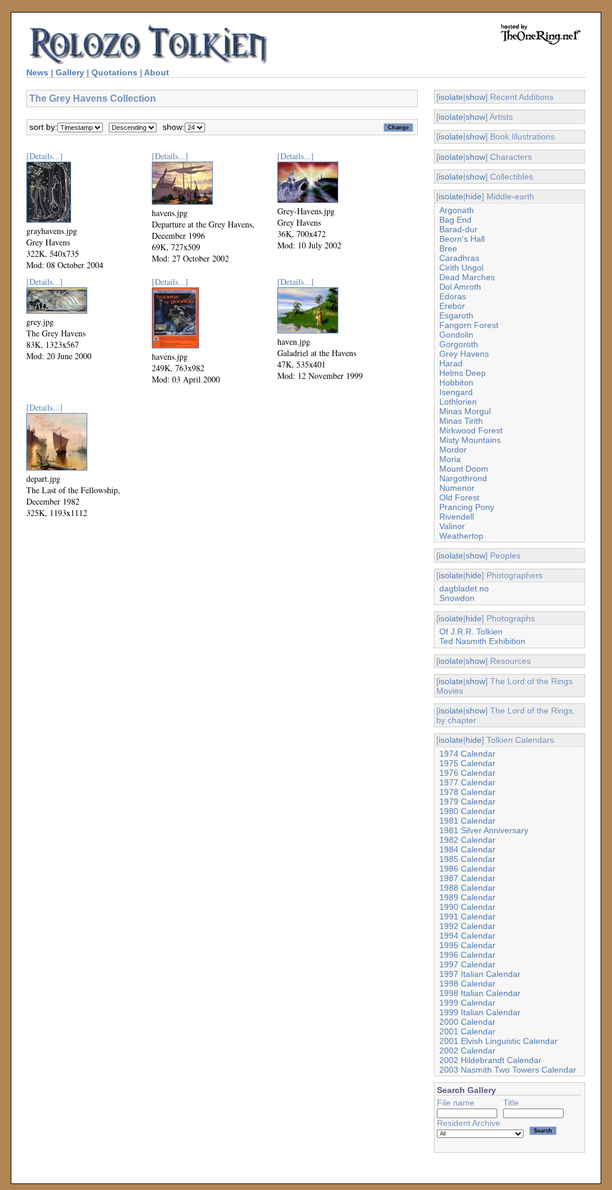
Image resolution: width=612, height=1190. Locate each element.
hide (474, 196)
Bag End (455, 219)
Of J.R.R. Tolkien (471, 631)
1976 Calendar (467, 773)
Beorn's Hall (462, 239)
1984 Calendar (467, 849)
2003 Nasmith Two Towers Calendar (507, 1069)
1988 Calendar (467, 887)
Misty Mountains (470, 440)
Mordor (453, 449)
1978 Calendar (467, 792)
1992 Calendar (467, 926)
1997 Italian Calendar (480, 974)
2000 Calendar (467, 1022)
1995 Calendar (467, 945)
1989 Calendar (467, 897)
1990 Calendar (467, 907)
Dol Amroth (460, 287)
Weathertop (461, 536)
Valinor (452, 526)
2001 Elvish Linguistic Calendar (498, 1041)
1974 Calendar (467, 753)
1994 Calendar (467, 935)
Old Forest (459, 497)
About (156, 72)
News (37, 72)
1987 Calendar (467, 878)
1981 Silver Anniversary (483, 830)
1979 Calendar (467, 801)
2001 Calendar (467, 1031)
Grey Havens (464, 354)
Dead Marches (467, 277)
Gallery (70, 72)
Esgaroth (456, 315)
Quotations (114, 72)
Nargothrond (463, 478)
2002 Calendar (467, 1050)
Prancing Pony (466, 507)
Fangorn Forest (468, 325)
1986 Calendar (467, 868)
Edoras (452, 296)
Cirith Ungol (461, 267)
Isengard (456, 392)
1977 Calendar (467, 782)
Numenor (457, 488)
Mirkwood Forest (471, 430)
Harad (451, 363)
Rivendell (456, 516)
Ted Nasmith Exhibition (482, 641)
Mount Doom (463, 468)
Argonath (456, 210)
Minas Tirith (461, 421)
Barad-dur (458, 229)
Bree (448, 248)
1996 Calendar (467, 955)
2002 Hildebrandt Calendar (490, 1060)
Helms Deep (462, 373)
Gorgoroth (458, 344)
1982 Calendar (467, 840)
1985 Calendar (467, 859)
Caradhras (459, 258)
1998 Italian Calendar (480, 993)
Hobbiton (456, 382)
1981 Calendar (467, 820)
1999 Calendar (467, 1002)
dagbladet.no (464, 588)
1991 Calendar (467, 916)
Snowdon (457, 598)
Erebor (452, 306)
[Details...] (44, 156)
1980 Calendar (467, 811)
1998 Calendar (467, 983)
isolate (451, 97)
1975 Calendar (467, 763)
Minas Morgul (465, 411)
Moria (450, 459)
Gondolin (456, 334)
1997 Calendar (467, 964)
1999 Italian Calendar (480, 1012)
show (475, 97)
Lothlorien (458, 401)
